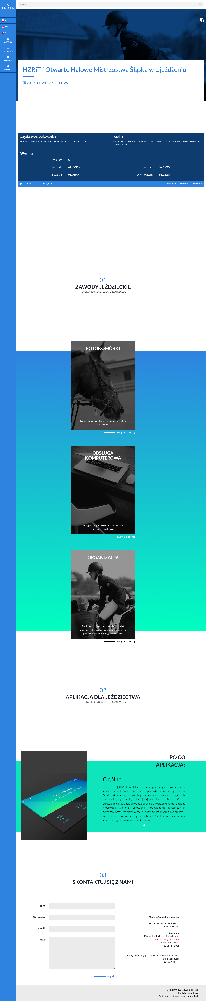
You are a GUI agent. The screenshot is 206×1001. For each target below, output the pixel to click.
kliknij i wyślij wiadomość (166, 936)
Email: (42, 928)
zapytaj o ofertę (126, 432)
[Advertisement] (111, 110)
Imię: (42, 905)
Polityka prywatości (188, 993)
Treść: (42, 939)
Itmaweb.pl (192, 996)
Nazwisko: (39, 917)
